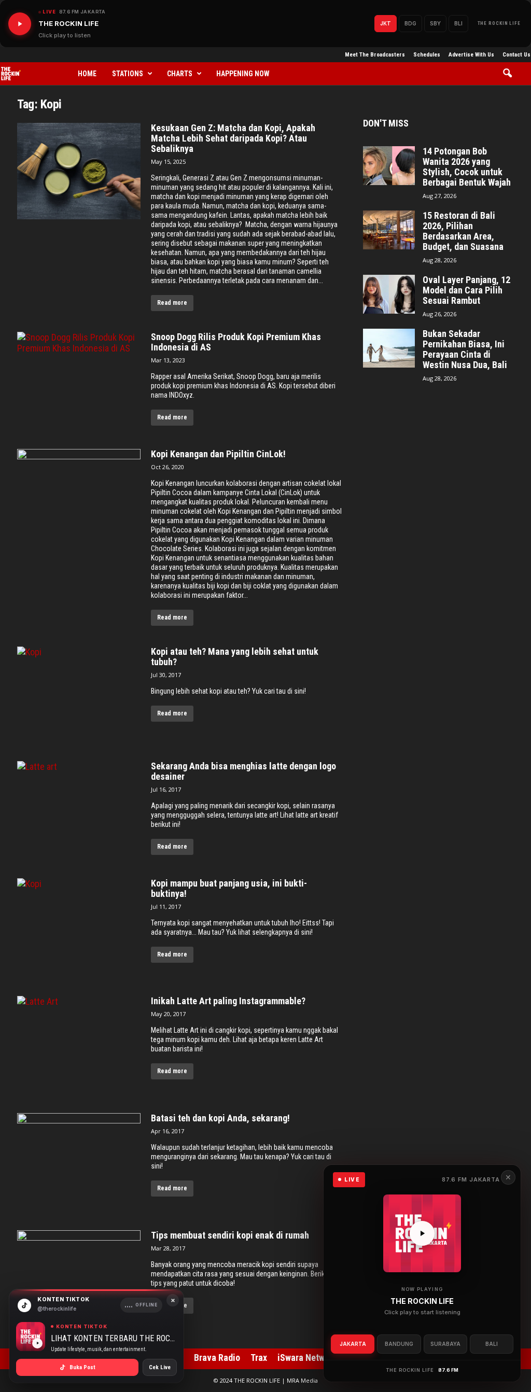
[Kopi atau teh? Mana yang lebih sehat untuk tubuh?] (79, 693)
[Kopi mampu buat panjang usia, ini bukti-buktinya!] (79, 926)
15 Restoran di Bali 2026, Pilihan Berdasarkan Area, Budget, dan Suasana (463, 231)
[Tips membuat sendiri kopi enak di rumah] (79, 1278)
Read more (172, 302)
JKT (385, 23)
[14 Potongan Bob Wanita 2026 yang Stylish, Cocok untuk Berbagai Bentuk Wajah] (389, 165)
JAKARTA (353, 1344)
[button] (511, 73)
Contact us (516, 54)
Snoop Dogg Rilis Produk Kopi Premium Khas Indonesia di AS (236, 342)
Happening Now (243, 73)
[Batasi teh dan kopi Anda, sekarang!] (79, 1161)
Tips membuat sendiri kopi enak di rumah (230, 1235)
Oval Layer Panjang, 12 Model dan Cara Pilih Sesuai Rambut (466, 290)
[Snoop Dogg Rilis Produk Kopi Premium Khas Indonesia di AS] (79, 380)
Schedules (426, 54)
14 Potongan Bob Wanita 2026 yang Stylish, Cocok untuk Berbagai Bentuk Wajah (467, 167)
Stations (127, 73)
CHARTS (179, 73)
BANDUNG (399, 1344)
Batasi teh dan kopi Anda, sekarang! (220, 1118)
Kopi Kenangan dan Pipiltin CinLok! (218, 454)
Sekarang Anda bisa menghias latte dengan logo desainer (243, 771)
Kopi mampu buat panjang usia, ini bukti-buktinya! (229, 888)
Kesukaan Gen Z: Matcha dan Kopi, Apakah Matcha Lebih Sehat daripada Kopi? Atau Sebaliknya (233, 138)
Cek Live (160, 1367)
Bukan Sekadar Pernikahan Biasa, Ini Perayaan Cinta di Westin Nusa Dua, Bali (465, 349)
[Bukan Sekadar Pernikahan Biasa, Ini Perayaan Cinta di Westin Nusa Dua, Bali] (389, 348)
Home (87, 73)
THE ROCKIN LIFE (499, 23)
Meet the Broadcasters (375, 54)
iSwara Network (307, 1357)
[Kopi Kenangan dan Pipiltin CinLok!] (79, 497)
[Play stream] (422, 1233)
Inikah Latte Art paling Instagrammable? (228, 1001)
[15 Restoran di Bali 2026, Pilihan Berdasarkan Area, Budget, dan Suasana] (389, 229)
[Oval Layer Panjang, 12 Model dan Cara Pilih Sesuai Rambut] (389, 294)
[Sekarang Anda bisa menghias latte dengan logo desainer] (79, 809)
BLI (458, 23)
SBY (435, 23)
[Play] (19, 23)
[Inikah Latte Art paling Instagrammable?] (79, 1044)
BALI (491, 1344)
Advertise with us (471, 54)
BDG (410, 23)
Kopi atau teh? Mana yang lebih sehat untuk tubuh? (234, 656)
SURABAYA (445, 1344)
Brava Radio (217, 1357)
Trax (258, 1357)
